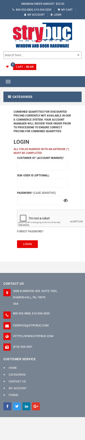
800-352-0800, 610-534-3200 (33, 9)
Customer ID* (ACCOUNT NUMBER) (40, 158)
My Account (36, 14)
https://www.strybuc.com (33, 336)
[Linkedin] (26, 406)
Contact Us (17, 381)
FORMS (13, 395)
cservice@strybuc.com (31, 325)
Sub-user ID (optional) (33, 175)
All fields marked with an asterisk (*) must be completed (41, 151)
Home (13, 368)
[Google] (36, 406)
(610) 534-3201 (22, 346)
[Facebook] (7, 406)
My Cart (67, 9)
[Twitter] (17, 406)
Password (24, 192)
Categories (17, 374)
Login (57, 14)
